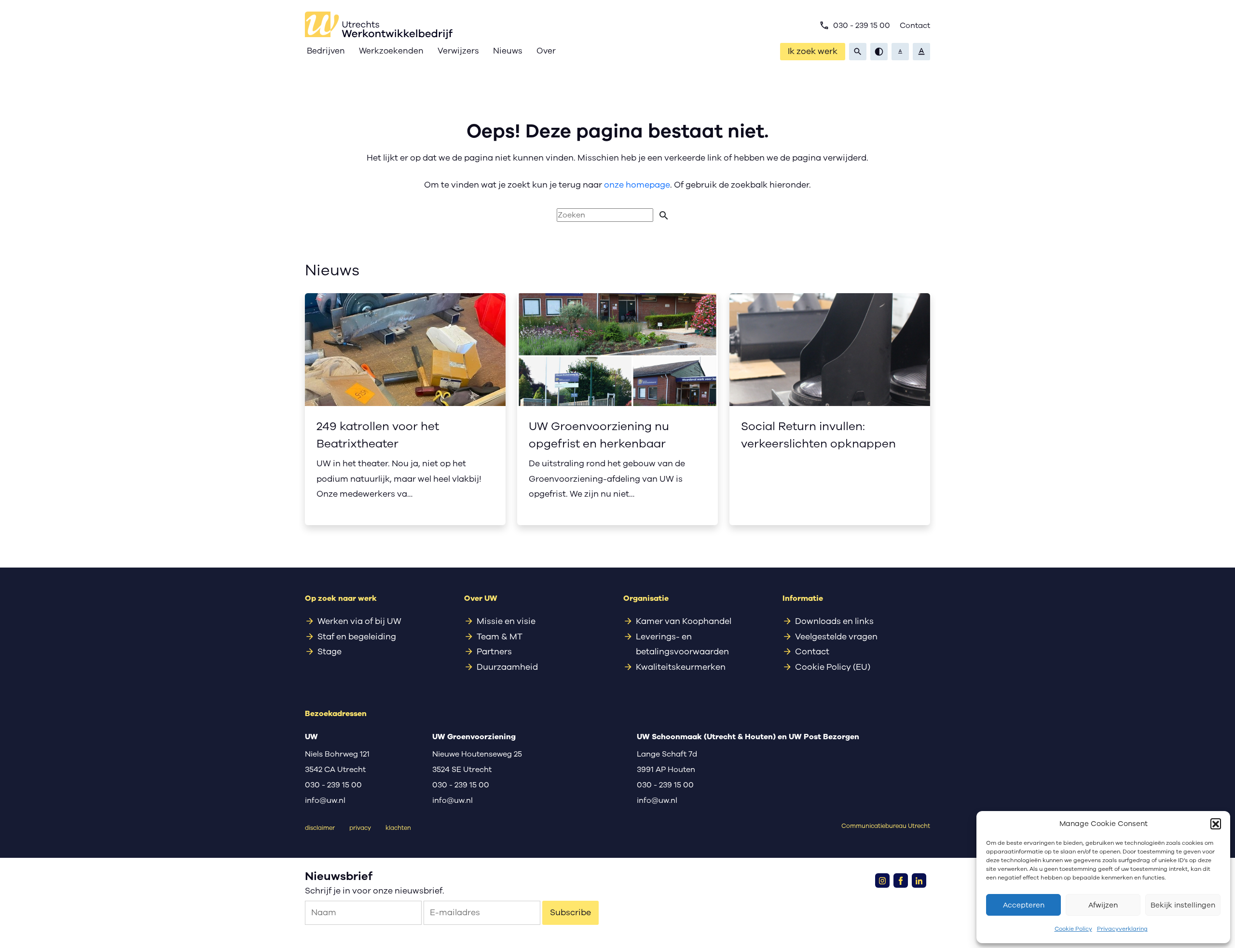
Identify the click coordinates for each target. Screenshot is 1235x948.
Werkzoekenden (391, 50)
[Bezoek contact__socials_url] (882, 880)
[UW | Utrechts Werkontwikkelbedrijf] (379, 25)
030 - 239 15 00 (854, 25)
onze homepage (637, 184)
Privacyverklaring (1122, 929)
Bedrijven (326, 50)
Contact (915, 25)
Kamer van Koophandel (683, 621)
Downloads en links (834, 621)
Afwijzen (1103, 905)
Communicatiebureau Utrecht (885, 826)
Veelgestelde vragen (836, 636)
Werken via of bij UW (359, 621)
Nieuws (507, 50)
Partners (494, 651)
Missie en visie (506, 621)
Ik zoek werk (812, 51)
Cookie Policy (1073, 929)
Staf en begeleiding (356, 636)
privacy (360, 828)
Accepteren (1023, 905)
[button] (1216, 823)
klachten (398, 828)
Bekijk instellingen (1183, 905)
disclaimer (320, 828)
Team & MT (499, 636)
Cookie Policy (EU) (832, 667)
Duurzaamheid (507, 667)
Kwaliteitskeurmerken (681, 667)
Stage (329, 651)
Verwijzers (458, 50)
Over (546, 50)
